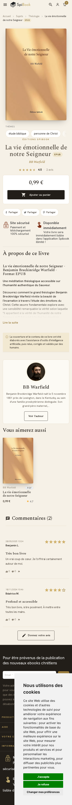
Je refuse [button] (43, 784)
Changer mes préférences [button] (43, 792)
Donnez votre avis (39, 635)
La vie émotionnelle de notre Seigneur (17, 492)
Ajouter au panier (36, 195)
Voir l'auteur (36, 416)
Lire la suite (10, 322)
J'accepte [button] (43, 776)
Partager (13, 212)
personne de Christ (46, 133)
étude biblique (17, 133)
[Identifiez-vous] (59, 4)
